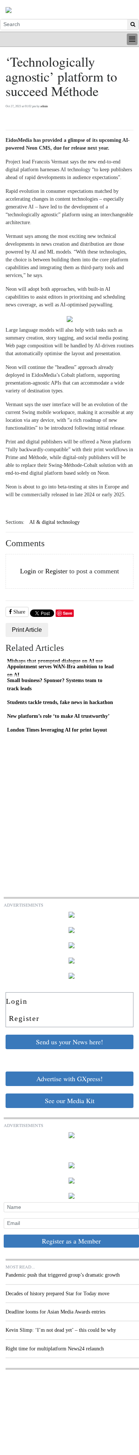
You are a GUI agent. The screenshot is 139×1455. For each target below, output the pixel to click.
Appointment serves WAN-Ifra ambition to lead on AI (60, 670)
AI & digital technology (54, 522)
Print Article (27, 630)
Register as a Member (71, 1240)
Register (56, 571)
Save (67, 613)
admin (44, 106)
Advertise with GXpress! (69, 1078)
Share (18, 612)
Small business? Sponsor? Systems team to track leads (54, 684)
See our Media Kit (70, 1100)
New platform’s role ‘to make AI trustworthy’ (58, 716)
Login (28, 571)
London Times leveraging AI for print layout (57, 730)
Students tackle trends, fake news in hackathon (60, 702)
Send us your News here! (69, 1041)
